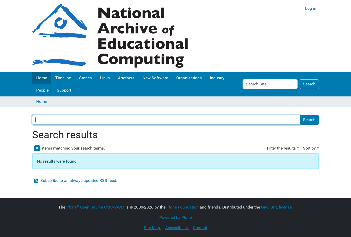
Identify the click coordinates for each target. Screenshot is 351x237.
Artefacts (126, 77)
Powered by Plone (175, 217)
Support (64, 90)
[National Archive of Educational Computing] (110, 36)
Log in (310, 8)
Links (105, 77)
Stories (85, 77)
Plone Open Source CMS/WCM (95, 207)
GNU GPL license (276, 207)
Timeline (63, 77)
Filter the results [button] (281, 148)
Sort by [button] (309, 148)
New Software (155, 77)
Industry (217, 77)
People (42, 90)
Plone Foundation (183, 207)
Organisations (189, 77)
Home (41, 77)
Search (309, 84)
